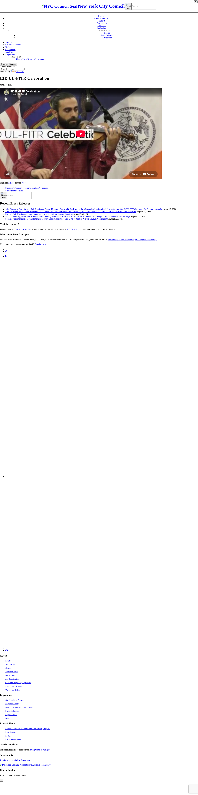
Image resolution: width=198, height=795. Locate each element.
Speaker (101, 16)
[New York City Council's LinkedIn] (6, 256)
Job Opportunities (12, 679)
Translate (20, 71)
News (10, 183)
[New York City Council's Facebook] (6, 254)
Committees (102, 23)
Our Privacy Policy (12, 690)
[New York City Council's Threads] (101, 476)
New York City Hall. (23, 229)
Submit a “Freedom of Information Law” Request (26, 188)
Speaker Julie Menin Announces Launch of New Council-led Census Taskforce (39, 214)
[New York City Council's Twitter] (6, 249)
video (24, 183)
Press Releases (107, 35)
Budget (102, 21)
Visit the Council (11, 672)
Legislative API (11, 715)
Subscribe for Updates (13, 686)
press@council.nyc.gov (40, 750)
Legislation (101, 28)
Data (7, 718)
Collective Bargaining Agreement (18, 683)
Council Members (101, 18)
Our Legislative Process (14, 700)
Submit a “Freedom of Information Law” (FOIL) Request (27, 729)
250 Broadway (73, 229)
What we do (10, 664)
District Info (10, 675)
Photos (107, 33)
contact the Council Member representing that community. (132, 240)
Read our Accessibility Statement (15, 760)
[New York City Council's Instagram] (6, 251)
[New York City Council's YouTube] (6, 650)
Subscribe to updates (14, 191)
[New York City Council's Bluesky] (101, 648)
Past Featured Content (13, 739)
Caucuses (8, 668)
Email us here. (41, 244)
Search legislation (12, 711)
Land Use (102, 25)
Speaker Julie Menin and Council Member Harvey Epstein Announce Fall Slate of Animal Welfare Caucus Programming (56, 219)
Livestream (107, 38)
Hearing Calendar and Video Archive (19, 707)
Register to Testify (12, 704)
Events (8, 661)
